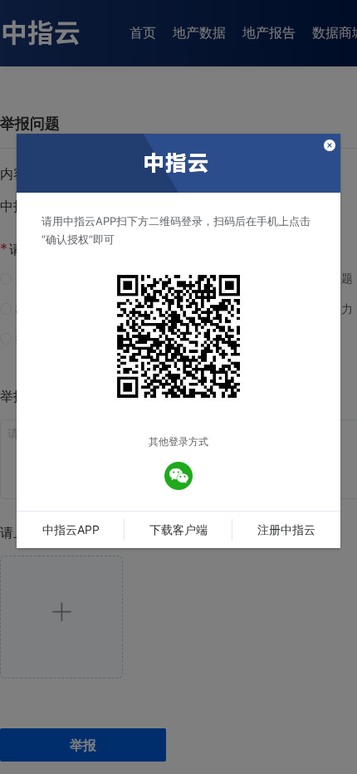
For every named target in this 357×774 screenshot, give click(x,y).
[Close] (329, 146)
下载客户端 (178, 529)
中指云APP (71, 529)
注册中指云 (286, 529)
